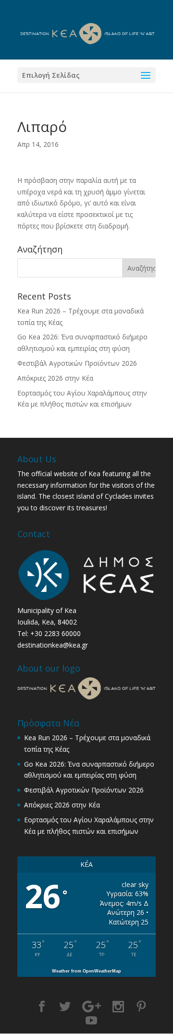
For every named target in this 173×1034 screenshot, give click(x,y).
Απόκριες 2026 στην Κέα (55, 378)
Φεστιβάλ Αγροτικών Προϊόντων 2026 (77, 363)
